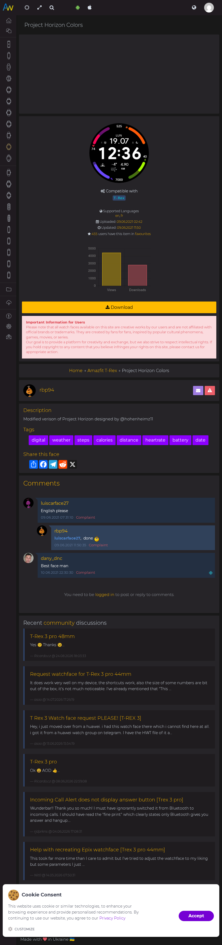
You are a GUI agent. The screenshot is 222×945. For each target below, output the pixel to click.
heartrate (155, 440)
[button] (194, 7)
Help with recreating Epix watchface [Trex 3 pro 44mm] (97, 850)
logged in (104, 594)
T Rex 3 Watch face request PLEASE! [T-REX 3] (85, 718)
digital (38, 440)
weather (61, 440)
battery (180, 440)
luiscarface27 (54, 503)
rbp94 (47, 390)
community (59, 623)
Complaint (85, 517)
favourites (143, 234)
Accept (196, 915)
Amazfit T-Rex (102, 370)
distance (129, 440)
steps (83, 440)
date (200, 440)
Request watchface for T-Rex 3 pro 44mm (80, 674)
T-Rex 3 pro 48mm (52, 636)
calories (104, 440)
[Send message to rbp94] (198, 390)
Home (76, 370)
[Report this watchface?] (210, 390)
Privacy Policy (112, 918)
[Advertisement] (119, 74)
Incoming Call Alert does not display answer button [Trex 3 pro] (106, 800)
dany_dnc (51, 558)
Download (121, 307)
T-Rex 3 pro (43, 762)
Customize (25, 929)
